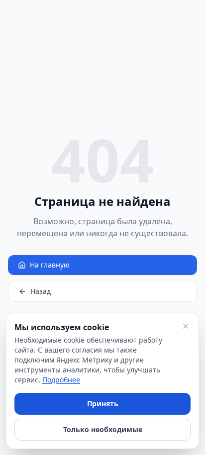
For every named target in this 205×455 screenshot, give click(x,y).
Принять (102, 403)
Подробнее (61, 379)
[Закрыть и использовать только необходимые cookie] (186, 326)
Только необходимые (102, 429)
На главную (50, 265)
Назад (40, 291)
